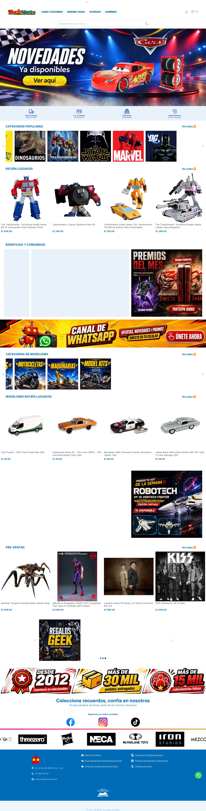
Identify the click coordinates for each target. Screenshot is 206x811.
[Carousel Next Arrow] (203, 146)
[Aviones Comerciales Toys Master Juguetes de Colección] (58, 374)
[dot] (100, 658)
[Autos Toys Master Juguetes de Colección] (123, 374)
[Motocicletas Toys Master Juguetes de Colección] (156, 374)
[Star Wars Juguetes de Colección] (25, 146)
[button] (193, 12)
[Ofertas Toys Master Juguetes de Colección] (152, 640)
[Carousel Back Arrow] (3, 146)
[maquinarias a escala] (103, 67)
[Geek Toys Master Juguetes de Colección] (65, 640)
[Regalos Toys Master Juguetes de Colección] (109, 640)
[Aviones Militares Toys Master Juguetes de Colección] (91, 374)
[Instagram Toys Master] (103, 722)
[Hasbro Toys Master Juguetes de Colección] (174, 739)
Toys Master (97, 810)
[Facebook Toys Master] (70, 722)
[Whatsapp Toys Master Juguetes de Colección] (103, 334)
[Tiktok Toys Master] (135, 722)
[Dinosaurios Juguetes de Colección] (156, 146)
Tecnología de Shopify (111, 810)
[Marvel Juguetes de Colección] (58, 146)
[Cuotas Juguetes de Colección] (67, 283)
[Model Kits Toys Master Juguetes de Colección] (25, 374)
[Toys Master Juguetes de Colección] (103, 793)
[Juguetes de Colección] (91, 146)
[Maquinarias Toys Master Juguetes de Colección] (189, 374)
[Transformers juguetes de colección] (189, 146)
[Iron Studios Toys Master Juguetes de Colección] (67, 504)
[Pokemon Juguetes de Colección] (123, 146)
